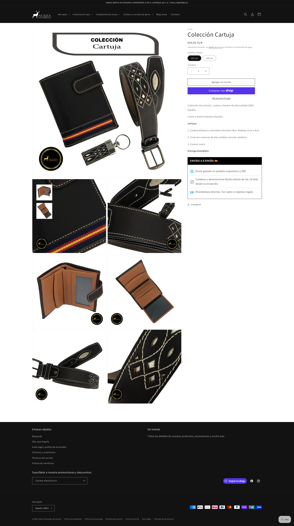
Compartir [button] (196, 204)
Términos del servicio (42, 457)
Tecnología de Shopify (52, 519)
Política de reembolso (43, 463)
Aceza (40, 519)
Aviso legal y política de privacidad (49, 447)
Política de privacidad (94, 519)
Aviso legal (146, 519)
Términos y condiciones (43, 452)
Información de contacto (164, 519)
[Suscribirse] (83, 480)
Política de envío (132, 519)
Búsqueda (37, 436)
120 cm (194, 58)
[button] (63, 14)
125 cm (209, 58)
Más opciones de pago (221, 98)
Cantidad (192, 65)
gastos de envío (216, 47)
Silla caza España (40, 441)
